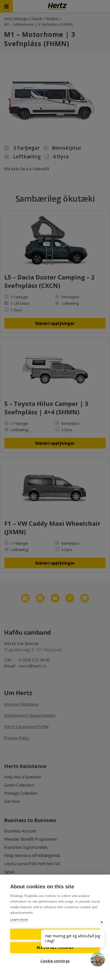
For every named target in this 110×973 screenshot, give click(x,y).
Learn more (19, 919)
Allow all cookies (55, 947)
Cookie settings (55, 961)
